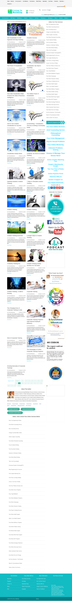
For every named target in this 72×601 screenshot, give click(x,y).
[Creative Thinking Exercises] (16, 233)
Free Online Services (26, 578)
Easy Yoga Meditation (13, 493)
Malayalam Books (21, 405)
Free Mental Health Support (14, 530)
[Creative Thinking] (16, 207)
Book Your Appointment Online (15, 420)
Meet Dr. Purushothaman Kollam (15, 563)
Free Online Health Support (14, 514)
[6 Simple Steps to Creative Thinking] (36, 233)
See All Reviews (55, 281)
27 (35, 380)
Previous (17, 380)
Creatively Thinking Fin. (13, 263)
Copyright (24, 589)
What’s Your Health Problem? (15, 518)
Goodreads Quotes (61, 338)
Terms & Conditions (41, 589)
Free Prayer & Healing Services (15, 510)
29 (41, 380)
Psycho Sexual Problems (55, 141)
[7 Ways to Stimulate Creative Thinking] (36, 179)
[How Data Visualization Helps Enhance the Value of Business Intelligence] (16, 91)
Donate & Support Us (56, 179)
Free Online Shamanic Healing (15, 506)
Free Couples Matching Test (14, 473)
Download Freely (25, 583)
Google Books (22, 403)
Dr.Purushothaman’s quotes (55, 331)
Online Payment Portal (55, 173)
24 (26, 380)
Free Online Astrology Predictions (15, 542)
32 (22, 383)
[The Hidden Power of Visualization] (36, 91)
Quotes (61, 18)
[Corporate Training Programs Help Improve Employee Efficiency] (36, 317)
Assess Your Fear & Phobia (14, 481)
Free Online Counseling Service (15, 424)
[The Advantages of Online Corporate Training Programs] (36, 347)
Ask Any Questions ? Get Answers (16, 559)
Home (8, 1)
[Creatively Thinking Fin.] (16, 261)
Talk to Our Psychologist (14, 461)
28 (38, 380)
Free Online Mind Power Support (15, 534)
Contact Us (9, 3)
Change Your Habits (15, 412)
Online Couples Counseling (14, 436)
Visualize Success (32, 38)
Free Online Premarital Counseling (16, 440)
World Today (38, 1)
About (8, 586)
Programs (9, 581)
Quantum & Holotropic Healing (15, 453)
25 (29, 380)
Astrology (24, 581)
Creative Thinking (12, 209)
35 (31, 383)
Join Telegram (31, 12)
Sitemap (37, 598)
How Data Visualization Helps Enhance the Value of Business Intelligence (16, 95)
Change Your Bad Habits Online (15, 432)
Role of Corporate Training (14, 338)
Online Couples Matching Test (55, 160)
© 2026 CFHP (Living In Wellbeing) (13, 598)
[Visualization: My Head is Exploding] (36, 63)
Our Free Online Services (55, 127)
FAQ (8, 589)
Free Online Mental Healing (14, 457)
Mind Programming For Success (15, 469)
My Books (9, 403)
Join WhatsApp (31, 10)
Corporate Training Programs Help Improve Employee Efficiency (35, 321)
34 (28, 383)
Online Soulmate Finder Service (15, 551)
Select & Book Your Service (14, 567)
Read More (9, 49)
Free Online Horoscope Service (15, 547)
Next (19, 385)
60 (8, 385)
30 (16, 383)
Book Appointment (28, 409)
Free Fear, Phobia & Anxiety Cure (15, 485)
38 (41, 383)
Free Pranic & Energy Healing (15, 477)
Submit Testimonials (26, 586)
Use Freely (50, 1)
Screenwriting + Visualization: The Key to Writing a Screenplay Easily (36, 125)
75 (11, 385)
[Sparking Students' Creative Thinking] (16, 179)
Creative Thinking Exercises (15, 235)
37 (37, 383)
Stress (30, 18)
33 (25, 383)
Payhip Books (13, 405)
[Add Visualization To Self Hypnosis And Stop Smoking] (16, 35)
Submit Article (13, 409)
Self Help (13, 18)
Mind (56, 18)
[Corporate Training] (36, 289)
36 (34, 383)
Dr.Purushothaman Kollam (56, 335)
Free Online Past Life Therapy (15, 555)
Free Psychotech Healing (14, 449)
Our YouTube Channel (41, 581)
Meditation (43, 18)
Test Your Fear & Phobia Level (56, 169)
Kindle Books (29, 403)
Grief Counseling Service (56, 130)
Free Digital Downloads (55, 182)
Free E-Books (28, 405)
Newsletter (9, 578)
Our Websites (25, 1)
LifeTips (36, 18)
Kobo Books (35, 403)
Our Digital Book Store (41, 578)
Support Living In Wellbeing (42, 586)
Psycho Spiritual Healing (14, 444)
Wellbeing (19, 18)
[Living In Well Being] (15, 12)
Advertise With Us (56, 176)
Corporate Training (32, 291)
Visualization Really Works (14, 153)
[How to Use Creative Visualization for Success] (16, 121)
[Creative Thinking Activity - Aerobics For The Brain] (36, 261)
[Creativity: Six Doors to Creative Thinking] (36, 151)
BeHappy (50, 18)
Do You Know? (18, 1)
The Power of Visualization (14, 65)
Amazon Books (15, 403)
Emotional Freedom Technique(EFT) (16, 465)
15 (22, 380)
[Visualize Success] (36, 35)
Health (25, 18)
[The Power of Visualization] (16, 63)
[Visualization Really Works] (16, 151)
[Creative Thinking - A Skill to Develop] (16, 289)
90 (14, 385)
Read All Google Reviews (56, 283)
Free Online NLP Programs (14, 538)
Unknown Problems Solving (55, 149)
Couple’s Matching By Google (55, 165)
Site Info (12, 1)
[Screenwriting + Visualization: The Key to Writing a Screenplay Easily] (36, 121)
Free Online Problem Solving (15, 526)
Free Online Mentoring (56, 145)
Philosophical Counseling (56, 134)
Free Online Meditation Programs (15, 498)
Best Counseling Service (14, 428)
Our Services (32, 1)
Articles (66, 18)
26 (32, 380)
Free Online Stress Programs (15, 489)
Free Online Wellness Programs (15, 522)
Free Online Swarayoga (13, 502)
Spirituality (45, 1)
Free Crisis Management (55, 138)
